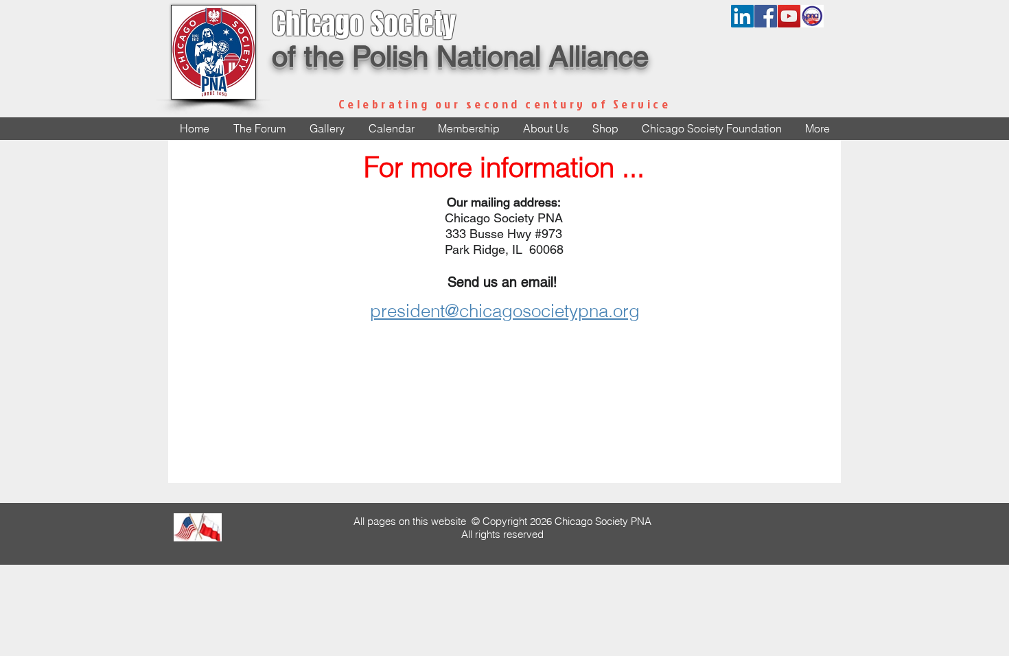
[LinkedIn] (742, 16)
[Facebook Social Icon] (765, 16)
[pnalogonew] (812, 16)
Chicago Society (364, 24)
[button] (545, 128)
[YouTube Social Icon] (789, 16)
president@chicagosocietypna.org (505, 311)
